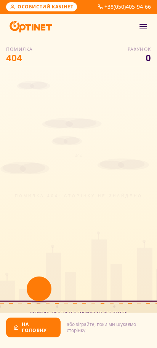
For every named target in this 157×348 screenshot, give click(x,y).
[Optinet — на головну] (31, 26)
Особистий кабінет (45, 6)
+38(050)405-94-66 (127, 6)
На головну (34, 327)
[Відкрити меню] (143, 26)
